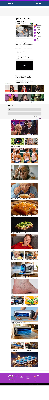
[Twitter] (32, 23)
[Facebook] (30, 23)
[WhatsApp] (31, 23)
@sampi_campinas (17, 375)
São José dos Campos (36, 381)
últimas (10, 5)
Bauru (34, 377)
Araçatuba (35, 376)
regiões (13, 5)
